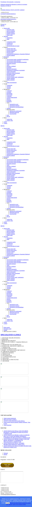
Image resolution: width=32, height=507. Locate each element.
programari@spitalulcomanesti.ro (8, 19)
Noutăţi (5, 330)
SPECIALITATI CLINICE (11, 335)
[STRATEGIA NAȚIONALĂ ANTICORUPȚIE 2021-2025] (14, 412)
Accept (7, 503)
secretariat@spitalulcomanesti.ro (8, 13)
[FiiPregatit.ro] (14, 386)
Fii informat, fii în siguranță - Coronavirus (10, 1)
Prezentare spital (7, 328)
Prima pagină (7, 327)
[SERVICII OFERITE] (14, 374)
